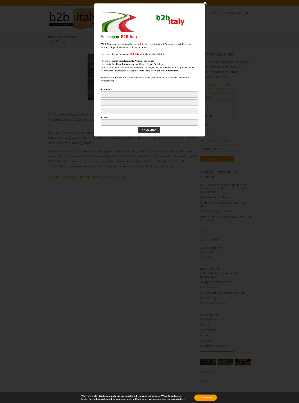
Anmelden (149, 129)
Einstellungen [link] (96, 399)
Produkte (106, 89)
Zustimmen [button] (206, 397)
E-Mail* (105, 117)
